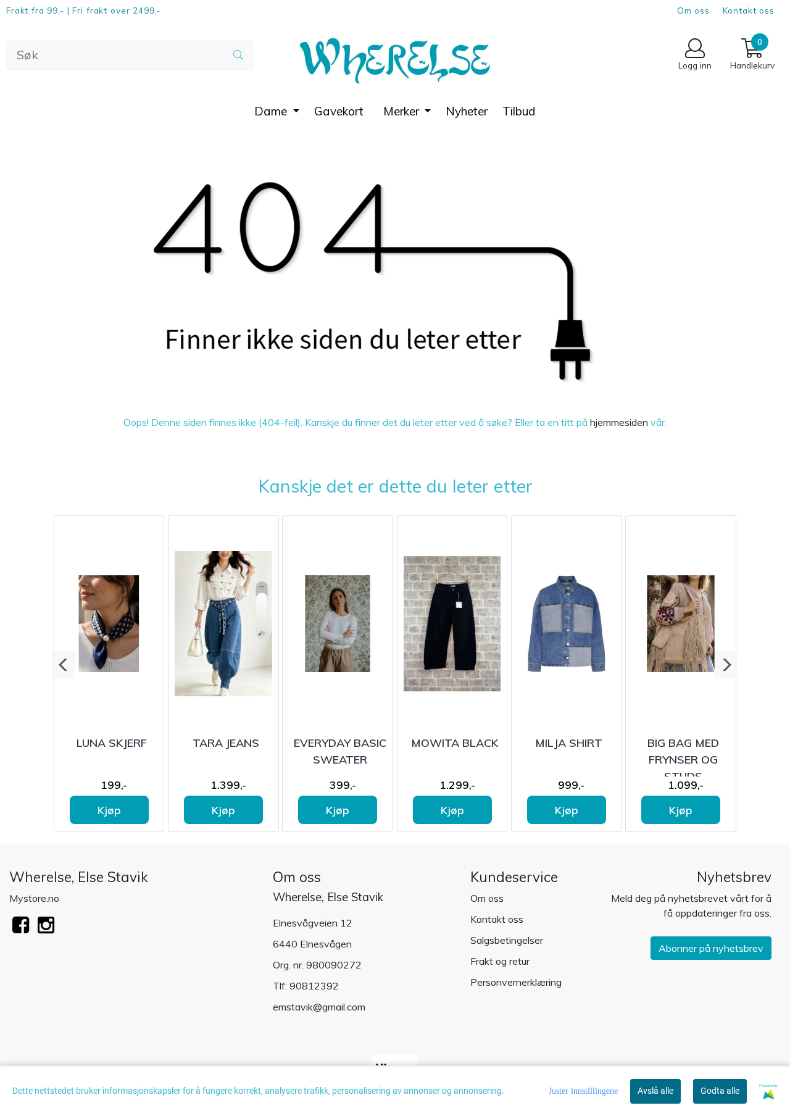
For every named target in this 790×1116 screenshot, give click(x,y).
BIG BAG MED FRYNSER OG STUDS (683, 759)
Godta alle (720, 1091)
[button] (63, 664)
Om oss (693, 10)
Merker (402, 111)
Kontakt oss (749, 10)
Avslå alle (655, 1091)
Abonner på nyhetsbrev (711, 948)
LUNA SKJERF (112, 743)
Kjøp (109, 810)
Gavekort (339, 111)
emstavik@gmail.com (319, 1007)
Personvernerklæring (516, 982)
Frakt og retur (500, 961)
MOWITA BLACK (454, 743)
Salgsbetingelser (506, 940)
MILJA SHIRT (568, 743)
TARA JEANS (226, 743)
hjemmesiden (619, 422)
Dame (272, 111)
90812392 (314, 986)
